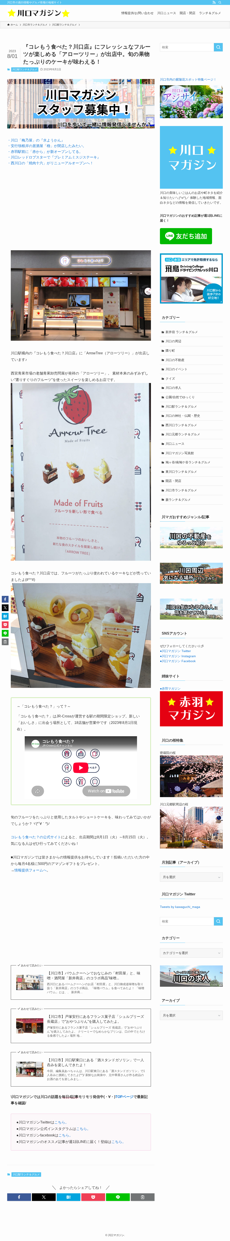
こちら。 (61, 1122)
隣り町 (170, 350)
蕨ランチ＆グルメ (178, 499)
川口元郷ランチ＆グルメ (183, 434)
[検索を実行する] (218, 47)
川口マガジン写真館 (180, 453)
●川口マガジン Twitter (175, 651)
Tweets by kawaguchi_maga (180, 907)
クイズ (170, 378)
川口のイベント (177, 369)
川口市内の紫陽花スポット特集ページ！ (188, 79)
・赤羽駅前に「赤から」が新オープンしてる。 (45, 152)
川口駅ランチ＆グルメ (24, 69)
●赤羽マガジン (170, 688)
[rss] (214, 2)
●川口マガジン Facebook (178, 661)
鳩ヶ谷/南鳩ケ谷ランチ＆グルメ (188, 462)
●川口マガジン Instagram (178, 656)
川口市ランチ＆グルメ (181, 490)
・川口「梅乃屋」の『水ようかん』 (36, 140)
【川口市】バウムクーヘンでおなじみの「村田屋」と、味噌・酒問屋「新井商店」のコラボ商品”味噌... (93, 975)
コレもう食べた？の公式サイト (36, 837)
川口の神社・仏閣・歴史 (183, 415)
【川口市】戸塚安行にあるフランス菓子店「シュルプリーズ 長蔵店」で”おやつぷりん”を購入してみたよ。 (95, 1019)
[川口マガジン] (38, 13)
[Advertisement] (81, 204)
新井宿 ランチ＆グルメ (182, 332)
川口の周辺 (173, 341)
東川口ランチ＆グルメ (181, 471)
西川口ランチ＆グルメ (181, 425)
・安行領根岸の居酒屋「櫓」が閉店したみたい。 (46, 146)
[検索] (220, 2)
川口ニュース (175, 443)
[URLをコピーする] (143, 1197)
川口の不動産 (175, 360)
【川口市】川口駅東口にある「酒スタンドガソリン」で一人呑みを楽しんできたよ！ (95, 1062)
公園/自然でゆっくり (180, 397)
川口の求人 (173, 387)
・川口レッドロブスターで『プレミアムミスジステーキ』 (54, 157)
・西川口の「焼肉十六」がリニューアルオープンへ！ (50, 163)
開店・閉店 (173, 481)
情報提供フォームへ (30, 870)
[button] (19, 1197)
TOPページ (124, 1097)
